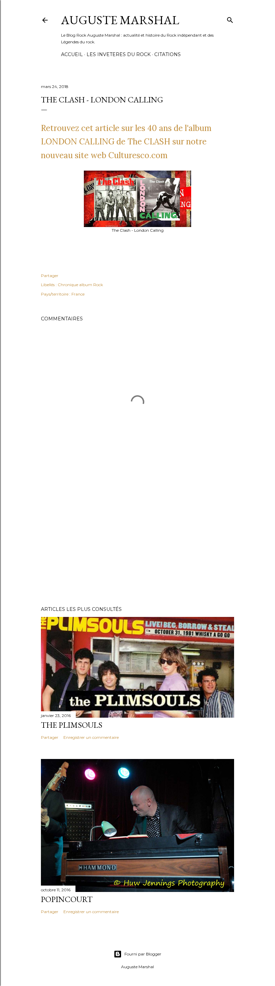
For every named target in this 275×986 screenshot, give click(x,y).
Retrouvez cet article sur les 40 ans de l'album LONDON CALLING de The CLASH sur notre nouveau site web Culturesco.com (126, 142)
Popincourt (67, 899)
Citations (167, 54)
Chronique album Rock (80, 284)
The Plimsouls (71, 725)
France (78, 294)
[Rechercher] (230, 18)
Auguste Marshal (120, 20)
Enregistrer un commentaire (91, 737)
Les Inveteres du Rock (119, 54)
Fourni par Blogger (142, 953)
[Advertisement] (137, 542)
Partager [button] (49, 275)
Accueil (72, 54)
